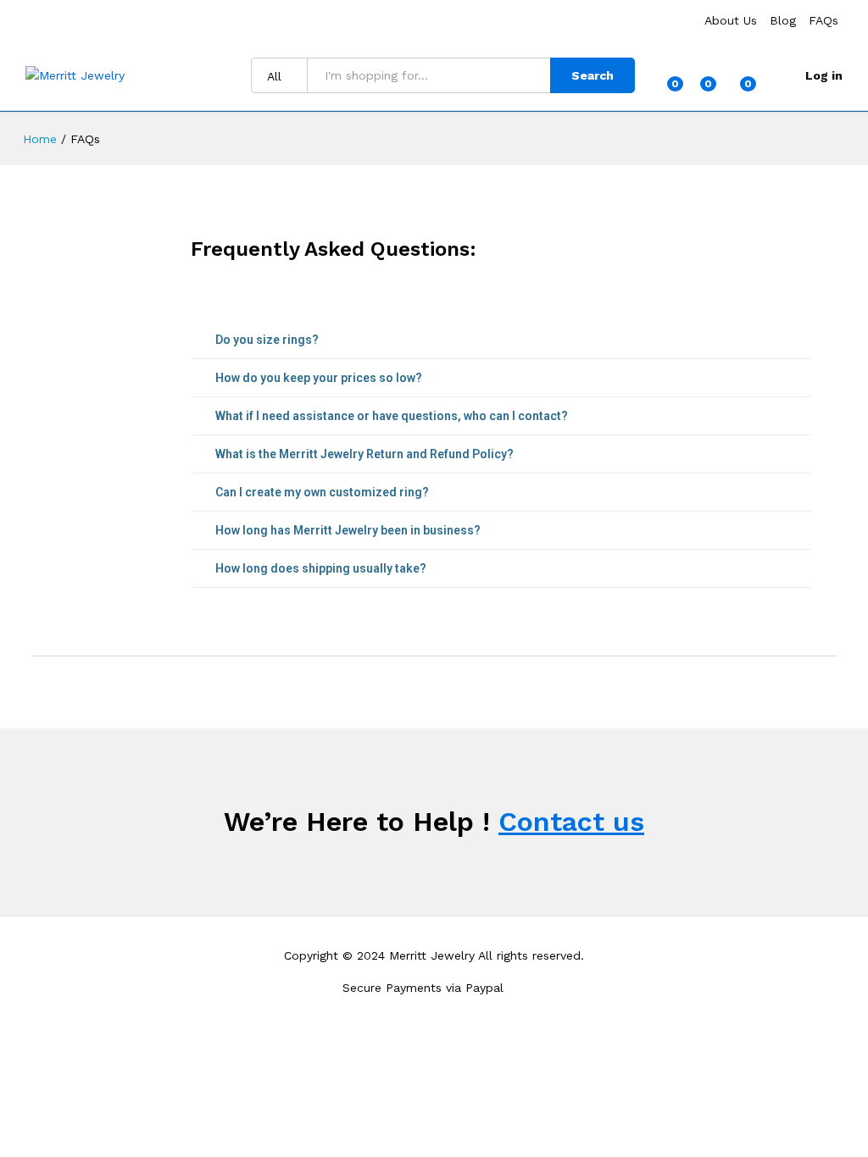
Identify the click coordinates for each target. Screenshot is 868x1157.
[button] (501, 340)
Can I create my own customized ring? (322, 492)
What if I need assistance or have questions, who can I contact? (391, 416)
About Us (730, 20)
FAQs (823, 20)
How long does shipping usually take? (320, 568)
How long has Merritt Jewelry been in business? (348, 530)
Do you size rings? (267, 339)
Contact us (571, 821)
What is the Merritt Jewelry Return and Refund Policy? (364, 454)
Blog (783, 20)
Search (592, 75)
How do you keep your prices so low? (318, 378)
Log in (824, 75)
